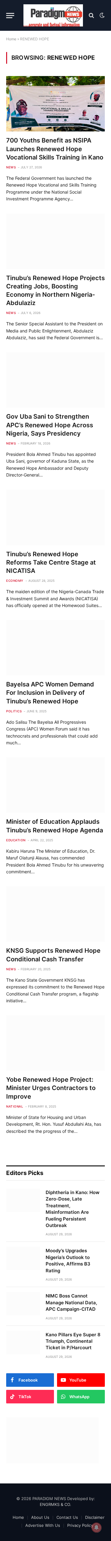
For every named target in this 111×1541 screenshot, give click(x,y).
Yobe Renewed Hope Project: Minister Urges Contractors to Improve (51, 1088)
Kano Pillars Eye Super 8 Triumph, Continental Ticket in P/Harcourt (73, 1341)
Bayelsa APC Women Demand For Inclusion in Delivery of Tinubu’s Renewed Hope (50, 693)
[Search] (91, 15)
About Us (40, 1517)
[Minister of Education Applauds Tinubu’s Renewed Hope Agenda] (55, 785)
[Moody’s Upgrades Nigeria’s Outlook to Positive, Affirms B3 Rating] (23, 1258)
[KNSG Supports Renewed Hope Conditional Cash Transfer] (55, 914)
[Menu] (10, 15)
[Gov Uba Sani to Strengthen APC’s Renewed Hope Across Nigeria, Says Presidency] (55, 380)
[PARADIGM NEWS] (53, 15)
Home (11, 39)
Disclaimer (95, 1517)
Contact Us (67, 1517)
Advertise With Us (42, 1525)
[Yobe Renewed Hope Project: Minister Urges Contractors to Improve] (55, 1043)
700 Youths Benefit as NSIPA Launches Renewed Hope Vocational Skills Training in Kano (54, 149)
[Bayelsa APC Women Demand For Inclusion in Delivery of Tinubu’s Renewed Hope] (55, 647)
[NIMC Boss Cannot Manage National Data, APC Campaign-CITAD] (23, 1303)
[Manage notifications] (96, 1527)
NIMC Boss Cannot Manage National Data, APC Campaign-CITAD (71, 1302)
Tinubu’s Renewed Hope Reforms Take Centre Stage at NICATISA (51, 562)
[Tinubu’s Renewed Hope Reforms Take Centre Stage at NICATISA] (55, 517)
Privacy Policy (80, 1525)
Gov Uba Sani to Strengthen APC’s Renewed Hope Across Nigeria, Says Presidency (49, 425)
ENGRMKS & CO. (55, 1504)
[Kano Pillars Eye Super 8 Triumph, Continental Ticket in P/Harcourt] (23, 1342)
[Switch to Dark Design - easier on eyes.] (101, 15)
